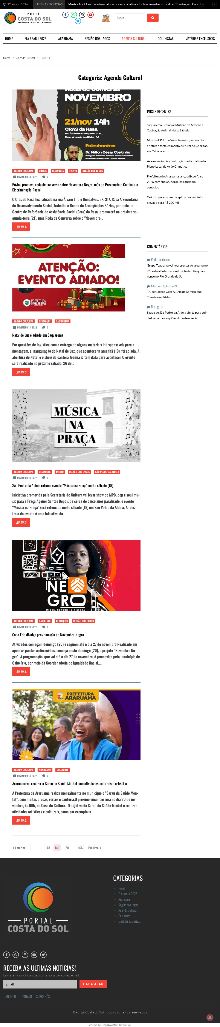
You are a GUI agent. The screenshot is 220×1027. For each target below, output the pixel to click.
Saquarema (62, 321)
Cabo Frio (44, 621)
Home (6, 58)
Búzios (43, 171)
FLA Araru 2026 (128, 893)
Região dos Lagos (92, 171)
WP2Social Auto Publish (98, 1025)
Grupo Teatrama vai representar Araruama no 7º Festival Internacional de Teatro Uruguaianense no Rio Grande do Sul (177, 271)
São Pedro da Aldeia (107, 471)
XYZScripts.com (125, 1025)
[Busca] (129, 17)
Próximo (93, 847)
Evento (73, 171)
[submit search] (153, 18)
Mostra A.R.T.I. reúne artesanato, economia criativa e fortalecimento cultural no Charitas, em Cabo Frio (177, 145)
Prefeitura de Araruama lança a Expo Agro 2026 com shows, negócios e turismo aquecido (175, 181)
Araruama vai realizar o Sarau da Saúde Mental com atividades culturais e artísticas (70, 783)
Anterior (18, 847)
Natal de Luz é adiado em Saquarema (37, 335)
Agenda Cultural (25, 58)
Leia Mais (21, 226)
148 (47, 847)
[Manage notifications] (209, 1017)
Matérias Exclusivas (129, 921)
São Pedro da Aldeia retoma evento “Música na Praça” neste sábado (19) (62, 485)
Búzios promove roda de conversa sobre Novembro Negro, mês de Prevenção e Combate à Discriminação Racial (75, 187)
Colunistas (124, 915)
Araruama (45, 769)
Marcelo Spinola (162, 286)
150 (66, 847)
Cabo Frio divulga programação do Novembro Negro (48, 634)
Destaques (58, 171)
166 (80, 847)
